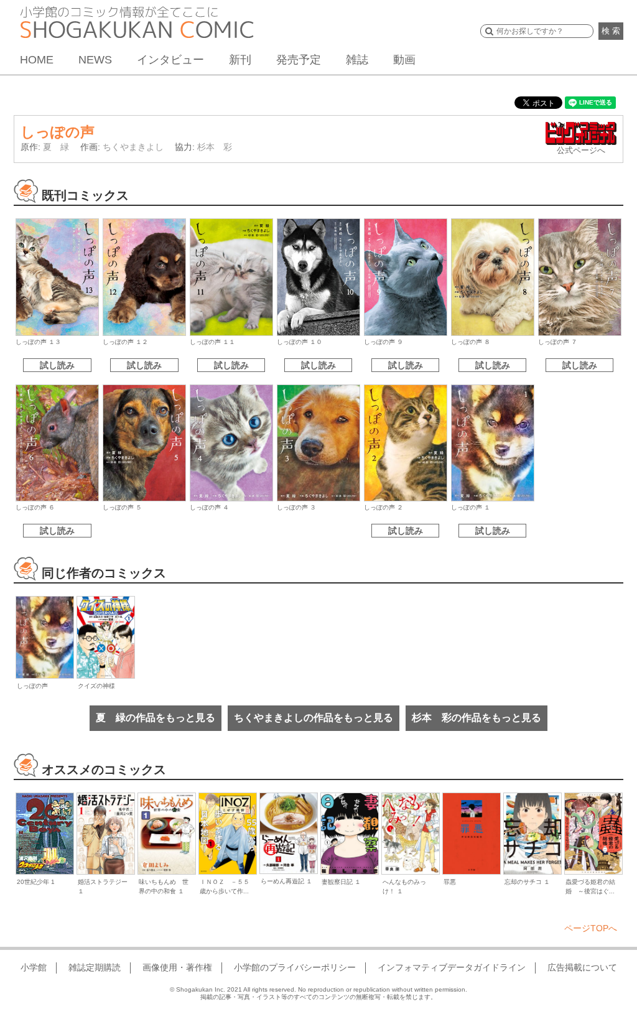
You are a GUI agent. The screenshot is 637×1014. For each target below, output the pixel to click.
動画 (404, 59)
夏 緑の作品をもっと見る (155, 717)
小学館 (34, 967)
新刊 (240, 59)
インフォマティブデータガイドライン (452, 967)
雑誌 (357, 59)
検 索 (611, 30)
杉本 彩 (214, 147)
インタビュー (170, 59)
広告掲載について (582, 967)
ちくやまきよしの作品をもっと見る (313, 717)
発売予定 (298, 59)
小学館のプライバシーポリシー (295, 967)
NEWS (95, 59)
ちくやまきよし (133, 147)
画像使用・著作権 (177, 967)
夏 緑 (56, 147)
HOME (36, 59)
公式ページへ (581, 150)
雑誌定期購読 (94, 967)
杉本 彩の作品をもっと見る (476, 717)
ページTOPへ (590, 928)
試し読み (57, 365)
